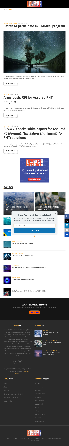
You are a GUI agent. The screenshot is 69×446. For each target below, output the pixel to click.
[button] (34, 214)
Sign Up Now (34, 230)
